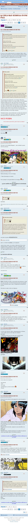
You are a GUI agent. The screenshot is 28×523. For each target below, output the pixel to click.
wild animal (6, 188)
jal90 (4, 137)
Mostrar (7, 240)
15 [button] (17, 22)
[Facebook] (26, 4)
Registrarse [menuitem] (16, 4)
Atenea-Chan (6, 391)
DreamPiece (6, 309)
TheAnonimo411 (6, 208)
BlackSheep (3, 440)
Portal (3, 4)
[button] (8, 22)
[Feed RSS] (24, 4)
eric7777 (5, 257)
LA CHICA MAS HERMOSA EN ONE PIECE (13, 16)
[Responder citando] (24, 26)
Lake (1, 124)
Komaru (5, 273)
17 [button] (21, 22)
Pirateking (13, 520)
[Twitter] (23, 4)
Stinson (5, 165)
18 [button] (23, 22)
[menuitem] (3, 7)
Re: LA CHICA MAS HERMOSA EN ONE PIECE (10, 29)
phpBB (11, 517)
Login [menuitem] (9, 4)
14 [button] (15, 22)
